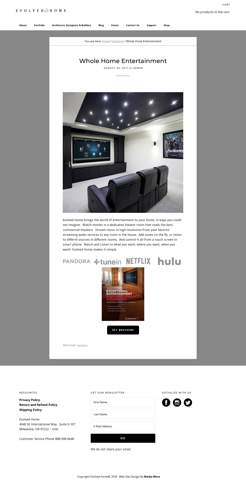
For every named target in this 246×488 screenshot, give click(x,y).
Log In (165, 476)
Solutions (82, 345)
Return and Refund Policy (38, 405)
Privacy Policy (29, 400)
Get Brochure (123, 329)
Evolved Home (41, 10)
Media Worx (152, 476)
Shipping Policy (30, 410)
